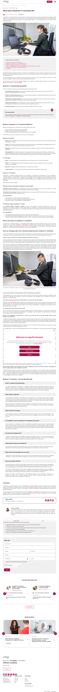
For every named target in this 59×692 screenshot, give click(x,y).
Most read (16, 520)
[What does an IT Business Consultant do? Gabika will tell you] (16, 627)
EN (6, 665)
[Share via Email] (53, 500)
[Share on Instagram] (48, 500)
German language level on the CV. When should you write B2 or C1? (20, 530)
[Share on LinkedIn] (50, 500)
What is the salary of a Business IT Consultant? (16, 64)
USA (15, 682)
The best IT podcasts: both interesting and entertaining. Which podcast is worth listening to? (26, 527)
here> (26, 561)
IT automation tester (15, 302)
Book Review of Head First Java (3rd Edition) (15, 529)
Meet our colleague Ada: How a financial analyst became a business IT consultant (23, 66)
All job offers (29, 607)
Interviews (21, 14)
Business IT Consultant (22, 224)
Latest (42, 520)
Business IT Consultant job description (14, 62)
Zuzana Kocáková (13, 14)
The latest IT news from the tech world (14, 526)
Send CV (49, 1)
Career (10, 5)
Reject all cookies (29, 350)
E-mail (6, 555)
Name (6, 551)
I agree (29, 347)
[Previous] (4, 593)
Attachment (7, 558)
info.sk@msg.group (7, 681)
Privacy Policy (47, 691)
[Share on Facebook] (46, 500)
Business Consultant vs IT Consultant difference (16, 63)
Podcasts (27, 681)
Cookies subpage (38, 343)
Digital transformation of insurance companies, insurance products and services (23, 524)
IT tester (20, 373)
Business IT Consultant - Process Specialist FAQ (16, 67)
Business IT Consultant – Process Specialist (20, 115)
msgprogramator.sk (29, 685)
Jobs (26, 678)
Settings (29, 354)
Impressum (53, 691)
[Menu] (55, 1)
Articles (6, 5)
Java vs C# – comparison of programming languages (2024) (18, 532)
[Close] (54, 330)
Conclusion (8, 68)
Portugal (16, 679)
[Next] (54, 593)
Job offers (6, 669)
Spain (15, 681)
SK (3, 665)
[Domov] (3, 5)
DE (8, 665)
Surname (33, 551)
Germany (16, 678)
